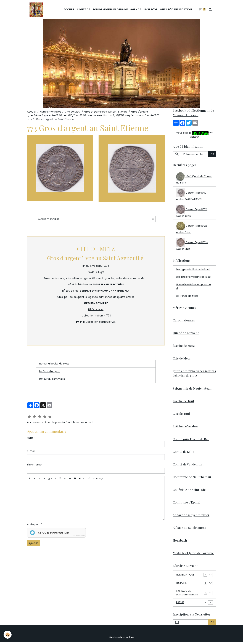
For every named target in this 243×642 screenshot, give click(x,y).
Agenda (135, 9)
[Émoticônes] (89, 478)
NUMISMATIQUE (185, 574)
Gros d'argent (139, 111)
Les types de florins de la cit (193, 269)
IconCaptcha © (78, 536)
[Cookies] (8, 635)
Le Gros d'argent (49, 371)
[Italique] (34, 478)
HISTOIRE (181, 583)
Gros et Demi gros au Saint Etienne (106, 111)
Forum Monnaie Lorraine (110, 9)
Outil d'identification (176, 9)
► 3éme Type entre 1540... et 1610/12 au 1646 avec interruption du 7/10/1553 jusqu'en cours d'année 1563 (95, 115)
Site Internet (34, 464)
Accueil (69, 9)
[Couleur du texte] (50, 478)
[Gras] (29, 478)
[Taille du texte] (44, 478)
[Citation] (55, 478)
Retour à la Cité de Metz (54, 363)
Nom (30, 437)
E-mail (31, 451)
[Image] (74, 478)
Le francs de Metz (187, 296)
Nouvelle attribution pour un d (193, 286)
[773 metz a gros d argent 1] (60, 168)
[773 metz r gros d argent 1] (132, 168)
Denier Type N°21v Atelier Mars (192, 246)
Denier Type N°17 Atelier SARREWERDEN (191, 196)
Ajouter (33, 543)
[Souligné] (39, 478)
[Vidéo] (79, 478)
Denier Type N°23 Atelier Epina (191, 229)
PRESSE (180, 602)
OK (212, 154)
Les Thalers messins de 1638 (193, 277)
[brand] (37, 9)
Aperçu (99, 478)
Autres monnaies (50, 111)
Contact (83, 9)
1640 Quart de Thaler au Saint (194, 179)
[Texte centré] (60, 478)
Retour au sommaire (52, 379)
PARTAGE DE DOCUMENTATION (187, 592)
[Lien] (65, 478)
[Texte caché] (69, 478)
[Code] (84, 478)
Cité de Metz (73, 111)
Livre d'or (150, 9)
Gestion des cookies (121, 637)
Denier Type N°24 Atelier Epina (191, 212)
